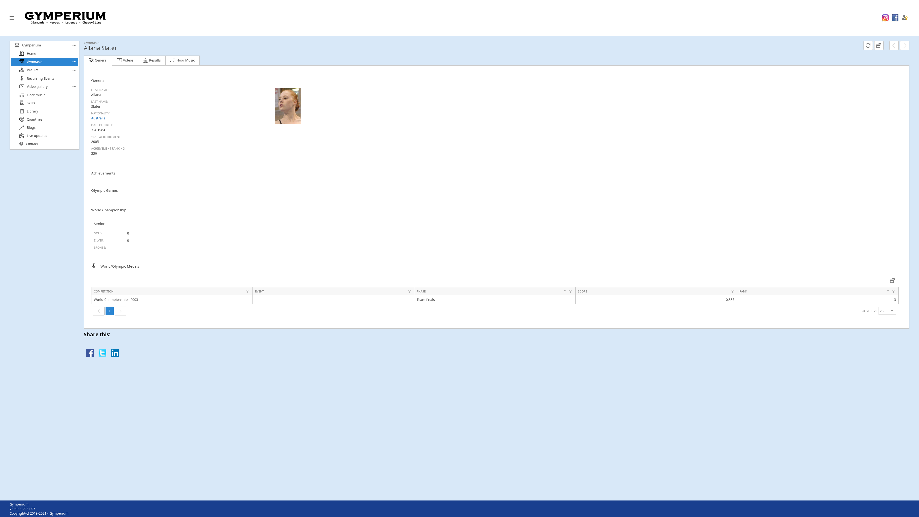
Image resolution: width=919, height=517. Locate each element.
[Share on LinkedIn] (115, 355)
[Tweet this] (102, 355)
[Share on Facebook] (90, 355)
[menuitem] (885, 18)
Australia (98, 118)
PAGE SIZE (870, 311)
